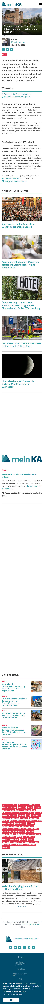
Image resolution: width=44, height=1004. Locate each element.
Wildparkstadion (18, 831)
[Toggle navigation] (40, 4)
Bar (29, 834)
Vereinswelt (14, 839)
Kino (28, 815)
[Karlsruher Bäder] (20, 975)
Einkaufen (22, 813)
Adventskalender (32, 829)
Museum (21, 815)
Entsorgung (36, 834)
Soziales (5, 821)
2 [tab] (20, 906)
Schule (12, 821)
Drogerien (34, 842)
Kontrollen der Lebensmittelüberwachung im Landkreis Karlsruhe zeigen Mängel (13, 687)
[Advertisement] (22, 422)
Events (36, 805)
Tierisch (37, 807)
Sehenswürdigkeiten (26, 826)
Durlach (5, 839)
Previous (5, 869)
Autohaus (5, 847)
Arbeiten (20, 821)
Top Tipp (5, 842)
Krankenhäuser (7, 823)
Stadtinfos (22, 807)
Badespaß (12, 815)
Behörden (20, 829)
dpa (3, 805)
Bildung (31, 813)
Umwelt (38, 813)
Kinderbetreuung (20, 834)
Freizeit (5, 807)
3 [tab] (23, 906)
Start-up (20, 837)
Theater (14, 826)
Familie (5, 818)
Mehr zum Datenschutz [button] (13, 994)
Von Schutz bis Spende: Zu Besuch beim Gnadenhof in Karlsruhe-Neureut (13, 715)
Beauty (31, 839)
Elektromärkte (30, 845)
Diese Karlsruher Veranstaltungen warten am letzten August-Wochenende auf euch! (14, 745)
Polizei (30, 807)
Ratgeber (31, 823)
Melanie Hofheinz (18, 42)
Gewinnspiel (14, 818)
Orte (13, 829)
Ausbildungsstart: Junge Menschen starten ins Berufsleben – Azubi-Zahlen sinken (20, 265)
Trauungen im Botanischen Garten (17, 94)
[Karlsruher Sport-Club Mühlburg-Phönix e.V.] (20, 963)
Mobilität (13, 807)
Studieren (24, 818)
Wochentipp (33, 818)
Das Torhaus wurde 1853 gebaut (17, 97)
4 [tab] (25, 906)
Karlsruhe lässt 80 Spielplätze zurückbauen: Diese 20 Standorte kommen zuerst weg (14, 731)
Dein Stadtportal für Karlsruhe (25, 939)
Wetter (4, 815)
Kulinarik (5, 813)
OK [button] (11, 1000)
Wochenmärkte (7, 845)
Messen (5, 810)
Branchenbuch (20, 823)
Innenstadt (6, 829)
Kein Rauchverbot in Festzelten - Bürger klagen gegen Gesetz (19, 225)
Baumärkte (19, 845)
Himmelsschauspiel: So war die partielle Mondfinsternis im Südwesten (18, 384)
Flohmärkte (25, 842)
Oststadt (23, 839)
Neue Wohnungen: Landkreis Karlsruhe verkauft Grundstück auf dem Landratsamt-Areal (14, 702)
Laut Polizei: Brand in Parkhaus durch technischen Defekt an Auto (21, 345)
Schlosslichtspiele (8, 837)
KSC (30, 805)
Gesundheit (36, 815)
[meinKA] (12, 4)
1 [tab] (18, 906)
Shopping (5, 826)
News (4, 54)
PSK (17, 810)
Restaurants (29, 821)
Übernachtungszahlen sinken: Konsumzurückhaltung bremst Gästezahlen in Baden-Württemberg (21, 305)
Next (39, 869)
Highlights (30, 831)
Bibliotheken (29, 837)
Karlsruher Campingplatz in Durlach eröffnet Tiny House (20, 888)
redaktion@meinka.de (30, 925)
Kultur (12, 810)
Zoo (33, 810)
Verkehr (39, 821)
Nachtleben (6, 831)
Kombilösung (26, 810)
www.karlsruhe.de (11, 178)
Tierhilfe (14, 813)
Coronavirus (23, 805)
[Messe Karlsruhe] (20, 969)
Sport (15, 805)
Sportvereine (7, 834)
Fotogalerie (15, 842)
